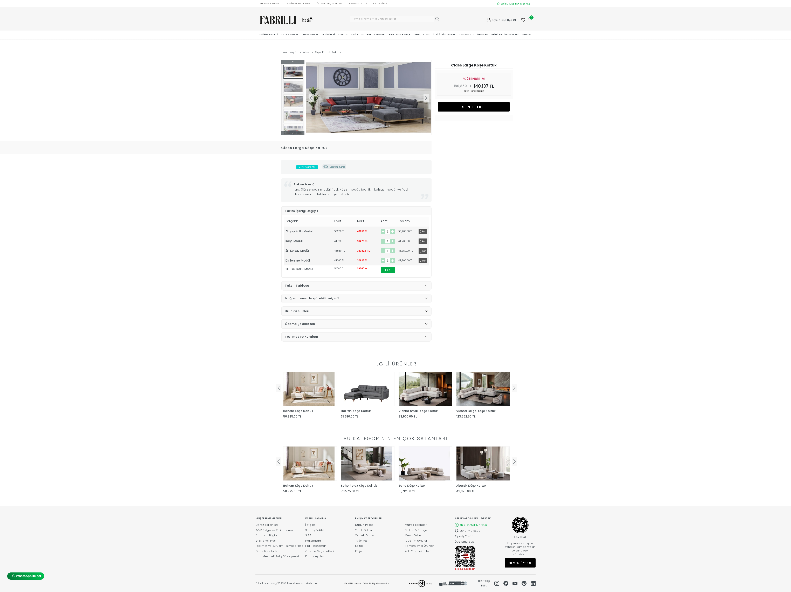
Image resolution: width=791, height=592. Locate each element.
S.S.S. (308, 535)
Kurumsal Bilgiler (266, 535)
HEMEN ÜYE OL (520, 563)
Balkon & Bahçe (416, 530)
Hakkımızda (313, 541)
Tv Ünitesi (361, 541)
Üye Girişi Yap (464, 542)
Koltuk (359, 546)
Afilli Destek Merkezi (473, 525)
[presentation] (278, 388)
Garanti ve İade (266, 551)
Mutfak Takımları (416, 525)
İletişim (310, 525)
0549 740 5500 (470, 531)
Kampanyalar (314, 556)
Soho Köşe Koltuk (412, 485)
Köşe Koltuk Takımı (328, 52)
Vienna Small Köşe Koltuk (418, 411)
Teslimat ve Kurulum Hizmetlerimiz (279, 546)
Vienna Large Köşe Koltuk (476, 411)
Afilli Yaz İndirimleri (418, 551)
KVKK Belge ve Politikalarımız (275, 530)
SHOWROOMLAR (270, 3)
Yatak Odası (363, 530)
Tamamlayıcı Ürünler (419, 546)
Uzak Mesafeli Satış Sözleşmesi (277, 556)
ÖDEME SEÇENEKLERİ (330, 3)
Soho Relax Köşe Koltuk (359, 485)
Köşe (306, 52)
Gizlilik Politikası (265, 541)
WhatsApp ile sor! (28, 576)
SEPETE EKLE (474, 106)
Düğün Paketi (364, 525)
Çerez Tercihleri (266, 525)
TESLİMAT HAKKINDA (298, 3)
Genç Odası (413, 535)
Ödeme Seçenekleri (319, 551)
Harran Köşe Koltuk (356, 411)
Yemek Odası (364, 535)
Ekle (387, 270)
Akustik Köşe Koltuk (471, 485)
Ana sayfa (290, 52)
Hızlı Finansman (316, 546)
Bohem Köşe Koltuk (298, 411)
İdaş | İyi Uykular (416, 541)
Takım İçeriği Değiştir (474, 91)
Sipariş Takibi (314, 530)
